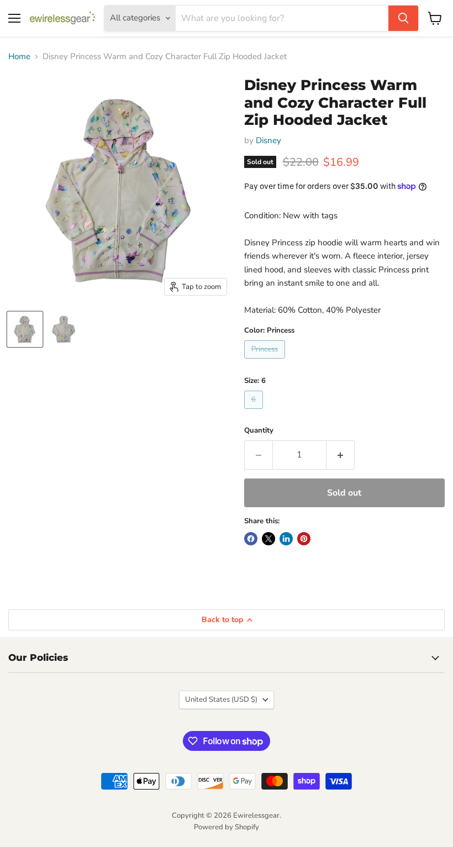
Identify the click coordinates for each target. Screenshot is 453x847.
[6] (255, 411)
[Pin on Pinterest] (303, 538)
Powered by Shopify (226, 827)
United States (221, 699)
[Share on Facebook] (250, 538)
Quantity (258, 431)
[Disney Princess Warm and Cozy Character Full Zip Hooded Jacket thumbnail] (25, 329)
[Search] (403, 18)
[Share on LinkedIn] (286, 538)
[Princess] (266, 361)
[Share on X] (268, 538)
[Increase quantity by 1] (340, 454)
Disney (268, 140)
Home (19, 56)
